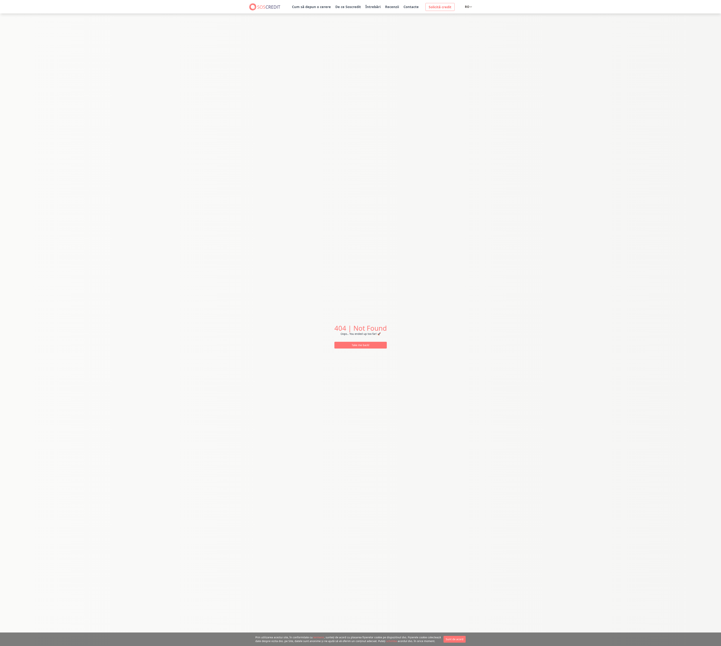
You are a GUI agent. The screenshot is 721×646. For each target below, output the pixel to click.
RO (467, 7)
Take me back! (360, 345)
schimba (391, 641)
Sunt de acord (454, 639)
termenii (318, 637)
